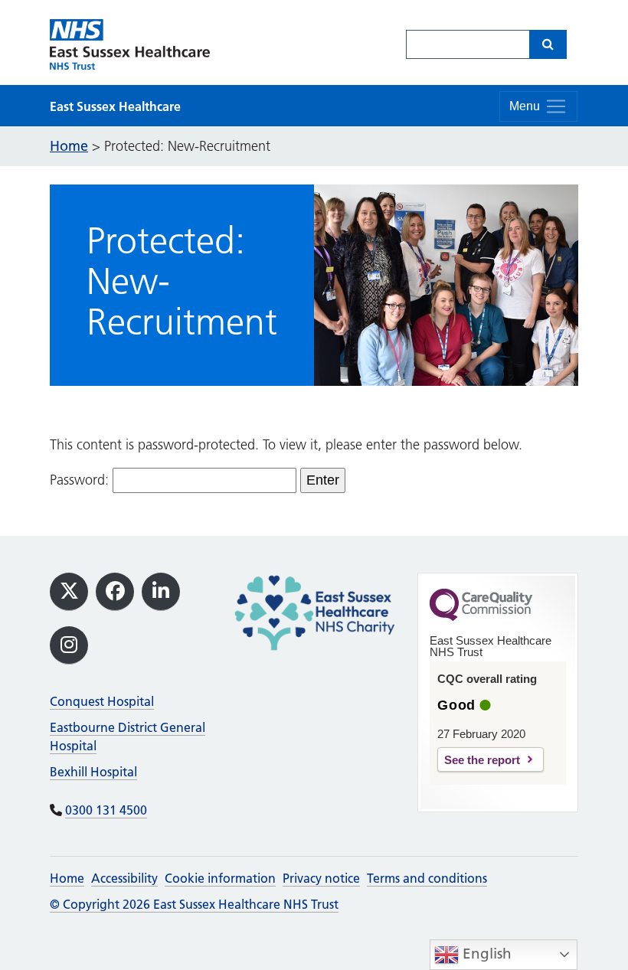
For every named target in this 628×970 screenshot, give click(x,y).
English (485, 953)
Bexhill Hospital (93, 771)
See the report (482, 759)
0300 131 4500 (106, 810)
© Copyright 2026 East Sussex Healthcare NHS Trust (194, 904)
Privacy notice (321, 878)
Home (67, 878)
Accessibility (124, 878)
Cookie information (220, 878)
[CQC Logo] (481, 617)
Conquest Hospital (102, 701)
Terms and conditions (427, 878)
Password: (81, 480)
